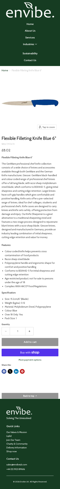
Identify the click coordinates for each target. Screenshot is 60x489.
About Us (30, 30)
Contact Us (30, 60)
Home (30, 24)
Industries (28, 44)
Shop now (11, 451)
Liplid (9, 436)
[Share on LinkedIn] (16, 371)
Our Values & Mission (16, 432)
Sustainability (30, 53)
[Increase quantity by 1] (29, 331)
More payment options (30, 360)
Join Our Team (13, 440)
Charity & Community (17, 443)
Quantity (6, 324)
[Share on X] (10, 371)
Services (30, 37)
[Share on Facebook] (4, 371)
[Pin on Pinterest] (22, 371)
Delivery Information (16, 447)
